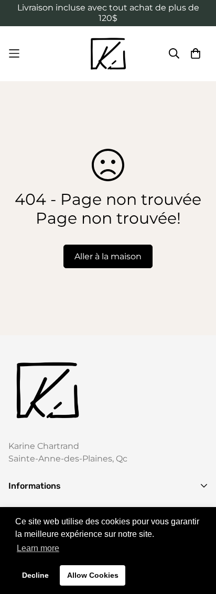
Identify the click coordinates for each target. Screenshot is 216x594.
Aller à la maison (108, 256)
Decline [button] (35, 575)
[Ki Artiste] (108, 53)
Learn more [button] (38, 548)
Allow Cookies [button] (92, 575)
